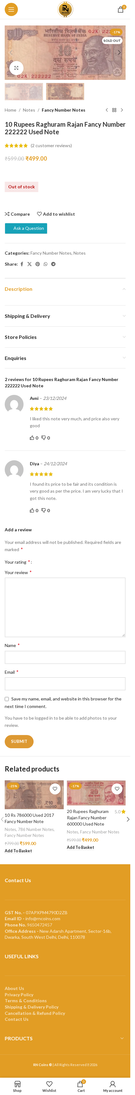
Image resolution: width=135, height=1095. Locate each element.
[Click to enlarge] (16, 68)
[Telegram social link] (53, 264)
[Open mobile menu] (11, 9)
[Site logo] (65, 9)
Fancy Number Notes (63, 110)
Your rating (17, 561)
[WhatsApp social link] (45, 264)
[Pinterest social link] (38, 264)
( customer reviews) (51, 145)
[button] (11, 52)
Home (10, 110)
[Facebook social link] (21, 264)
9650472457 (39, 924)
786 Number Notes (36, 829)
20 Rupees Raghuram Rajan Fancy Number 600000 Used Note (88, 817)
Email (12, 672)
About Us (14, 988)
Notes (29, 110)
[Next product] (122, 110)
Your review (18, 572)
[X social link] (29, 264)
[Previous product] (107, 110)
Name (12, 645)
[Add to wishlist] (55, 788)
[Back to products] (114, 110)
